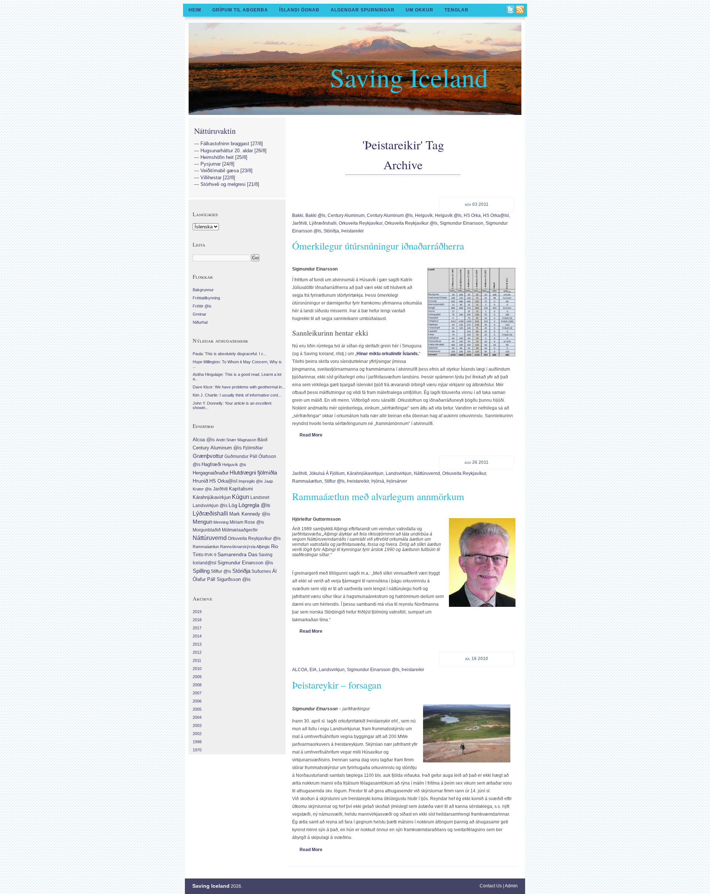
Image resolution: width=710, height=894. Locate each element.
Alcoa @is (204, 439)
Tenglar (456, 10)
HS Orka (472, 215)
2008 (197, 685)
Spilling (201, 571)
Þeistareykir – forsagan (336, 684)
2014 (197, 636)
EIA (313, 669)
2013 (197, 644)
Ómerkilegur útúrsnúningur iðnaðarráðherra (378, 245)
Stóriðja (331, 231)
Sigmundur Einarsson (461, 223)
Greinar (199, 314)
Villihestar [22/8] (217, 177)
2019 (197, 611)
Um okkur (419, 10)
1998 (197, 742)
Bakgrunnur (203, 290)
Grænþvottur (208, 456)
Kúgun (240, 497)
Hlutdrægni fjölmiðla (253, 472)
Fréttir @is (202, 306)
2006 (197, 701)
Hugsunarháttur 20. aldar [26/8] (233, 150)
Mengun (202, 522)
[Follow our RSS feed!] (520, 10)
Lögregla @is (254, 505)
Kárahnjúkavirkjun (365, 473)
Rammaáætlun (307, 481)
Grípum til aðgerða (240, 10)
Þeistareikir (352, 231)
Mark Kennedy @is (249, 514)
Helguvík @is (448, 215)
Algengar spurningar (363, 10)
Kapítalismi (241, 489)
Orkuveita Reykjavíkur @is (411, 223)
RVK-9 (210, 555)
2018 (197, 620)
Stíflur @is (334, 481)
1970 (197, 750)
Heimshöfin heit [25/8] (223, 157)
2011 (197, 660)
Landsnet (259, 497)
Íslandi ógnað (299, 10)
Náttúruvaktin (215, 131)
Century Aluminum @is (390, 215)
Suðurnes (261, 571)
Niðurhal (200, 322)
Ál (274, 571)
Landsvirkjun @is (210, 505)
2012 (197, 652)
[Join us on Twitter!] (510, 10)
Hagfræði (211, 464)
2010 (197, 668)
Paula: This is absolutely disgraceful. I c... (230, 353)
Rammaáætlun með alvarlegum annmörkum (378, 496)
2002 (197, 733)
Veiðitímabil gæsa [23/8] (226, 170)
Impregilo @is (251, 481)
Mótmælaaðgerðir (240, 530)
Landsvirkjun (399, 473)
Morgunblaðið (207, 530)
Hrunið (200, 481)
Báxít (262, 439)
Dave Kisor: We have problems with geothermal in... (239, 387)
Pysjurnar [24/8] (217, 164)
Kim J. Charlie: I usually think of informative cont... (237, 395)
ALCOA (299, 669)
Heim (195, 10)
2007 (197, 693)
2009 (197, 676)
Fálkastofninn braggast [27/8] (231, 143)
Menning (221, 522)
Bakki (297, 215)
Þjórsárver (396, 481)
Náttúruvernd (427, 473)
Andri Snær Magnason (236, 440)
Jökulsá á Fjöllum (327, 473)
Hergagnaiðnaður (211, 473)
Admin (511, 885)
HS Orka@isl (496, 215)
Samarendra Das (237, 554)
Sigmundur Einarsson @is (373, 669)
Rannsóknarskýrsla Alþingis (245, 546)
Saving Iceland (409, 77)
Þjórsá (377, 481)
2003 (197, 725)
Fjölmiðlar (253, 448)
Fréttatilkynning (206, 298)
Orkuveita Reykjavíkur (360, 223)
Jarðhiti (299, 223)
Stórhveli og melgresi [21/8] (229, 184)
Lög (233, 505)
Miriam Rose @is (247, 522)
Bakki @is (315, 215)
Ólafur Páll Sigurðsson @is (222, 579)
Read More (311, 435)
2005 (197, 709)
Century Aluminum (346, 215)
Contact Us (491, 885)
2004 (197, 717)
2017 (197, 628)
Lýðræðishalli (323, 223)
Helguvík (424, 215)
